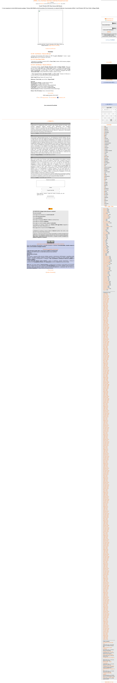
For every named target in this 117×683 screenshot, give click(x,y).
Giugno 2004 (105, 321)
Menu (104, 242)
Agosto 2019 (105, 538)
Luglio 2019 (105, 537)
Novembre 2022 (106, 585)
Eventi (104, 234)
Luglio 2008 (105, 379)
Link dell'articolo (53, 97)
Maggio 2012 (105, 434)
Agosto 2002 (105, 294)
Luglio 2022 (105, 580)
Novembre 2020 (106, 556)
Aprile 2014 (105, 462)
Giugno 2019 (105, 536)
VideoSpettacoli (106, 285)
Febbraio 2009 (106, 388)
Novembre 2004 (106, 327)
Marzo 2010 (105, 403)
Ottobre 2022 (105, 584)
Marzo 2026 (105, 633)
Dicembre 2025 (106, 629)
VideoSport (105, 286)
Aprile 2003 (105, 304)
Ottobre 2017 (105, 512)
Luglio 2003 (105, 308)
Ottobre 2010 (105, 412)
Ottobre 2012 (105, 440)
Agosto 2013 (105, 452)
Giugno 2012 (105, 436)
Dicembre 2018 (106, 529)
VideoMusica (105, 279)
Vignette (104, 289)
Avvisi (104, 220)
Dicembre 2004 (106, 328)
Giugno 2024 (105, 608)
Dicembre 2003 (106, 314)
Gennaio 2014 (105, 458)
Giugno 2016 (105, 493)
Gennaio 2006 (105, 343)
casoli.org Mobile (109, 79)
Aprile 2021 (105, 562)
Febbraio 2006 (106, 345)
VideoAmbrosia (106, 258)
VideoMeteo (105, 277)
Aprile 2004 (105, 318)
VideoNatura (105, 280)
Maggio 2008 (105, 377)
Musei (104, 244)
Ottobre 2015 (105, 483)
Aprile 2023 (105, 591)
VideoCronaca (105, 269)
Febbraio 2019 (106, 531)
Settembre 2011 (106, 425)
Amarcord (105, 208)
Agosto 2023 (105, 596)
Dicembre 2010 (106, 414)
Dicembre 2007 (106, 371)
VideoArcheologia (106, 261)
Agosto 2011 (105, 424)
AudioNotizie (55, 0)
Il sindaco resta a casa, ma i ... (108, 651)
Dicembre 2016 (106, 500)
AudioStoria (105, 218)
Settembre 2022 (106, 582)
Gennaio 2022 (105, 573)
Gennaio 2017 (105, 501)
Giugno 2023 (105, 593)
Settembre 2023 (106, 597)
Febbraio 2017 (106, 502)
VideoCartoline (106, 264)
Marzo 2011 (105, 418)
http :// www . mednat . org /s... (109, 677)
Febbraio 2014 (106, 459)
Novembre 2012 (106, 441)
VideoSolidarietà (106, 283)
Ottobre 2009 (105, 397)
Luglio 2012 (105, 437)
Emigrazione (105, 233)
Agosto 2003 (105, 309)
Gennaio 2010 (105, 401)
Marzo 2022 (105, 575)
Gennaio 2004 (105, 315)
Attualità (104, 213)
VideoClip (105, 265)
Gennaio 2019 (105, 530)
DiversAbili (105, 232)
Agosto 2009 (105, 395)
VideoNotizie (49, 0)
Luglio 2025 (105, 623)
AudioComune (106, 214)
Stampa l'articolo (45, 97)
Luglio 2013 (105, 451)
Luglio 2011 (105, 422)
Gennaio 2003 (105, 300)
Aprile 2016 (105, 490)
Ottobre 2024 (105, 612)
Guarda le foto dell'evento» (51, 48)
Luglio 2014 (105, 465)
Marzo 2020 (105, 547)
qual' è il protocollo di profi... (108, 654)
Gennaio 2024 (105, 602)
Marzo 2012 (105, 432)
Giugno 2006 (105, 349)
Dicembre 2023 (106, 600)
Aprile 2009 (105, 390)
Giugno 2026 (105, 636)
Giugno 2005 (105, 335)
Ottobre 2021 (105, 569)
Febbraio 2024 (106, 603)
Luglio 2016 (105, 494)
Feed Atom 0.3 (110, 20)
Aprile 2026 (105, 634)
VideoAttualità (105, 262)
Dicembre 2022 (106, 586)
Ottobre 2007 (105, 369)
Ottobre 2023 (105, 598)
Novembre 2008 (106, 384)
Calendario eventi (106, 222)
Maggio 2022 (105, 578)
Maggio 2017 (105, 506)
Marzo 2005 (105, 332)
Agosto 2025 (105, 624)
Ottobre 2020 (105, 555)
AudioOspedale (106, 216)
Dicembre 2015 (106, 486)
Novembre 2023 (106, 599)
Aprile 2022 (105, 577)
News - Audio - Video (109, 206)
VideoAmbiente (106, 257)
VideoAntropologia (106, 260)
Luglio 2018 (105, 523)
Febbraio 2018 (106, 517)
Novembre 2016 (106, 499)
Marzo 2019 (105, 532)
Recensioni (105, 249)
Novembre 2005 (106, 341)
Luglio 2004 (105, 322)
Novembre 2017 (106, 513)
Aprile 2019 (105, 533)
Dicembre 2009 (106, 400)
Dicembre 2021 (106, 572)
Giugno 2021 (105, 565)
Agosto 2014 (105, 467)
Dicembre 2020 (106, 557)
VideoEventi (105, 271)
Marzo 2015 (105, 475)
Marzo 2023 (105, 590)
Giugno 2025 (105, 622)
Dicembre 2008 (106, 385)
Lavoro (104, 239)
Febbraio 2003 (106, 302)
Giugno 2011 (105, 421)
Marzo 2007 (105, 360)
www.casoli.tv (109, 62)
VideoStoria (105, 287)
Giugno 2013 (105, 450)
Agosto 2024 (105, 610)
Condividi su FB (61, 97)
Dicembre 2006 (106, 357)
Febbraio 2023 (106, 588)
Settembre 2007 (106, 367)
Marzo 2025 (105, 618)
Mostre (104, 243)
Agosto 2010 (105, 409)
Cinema (104, 224)
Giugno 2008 (105, 378)
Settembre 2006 (106, 353)
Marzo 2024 (105, 604)
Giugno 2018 (105, 522)
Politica (104, 248)
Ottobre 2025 (105, 627)
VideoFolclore (105, 274)
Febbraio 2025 (106, 617)
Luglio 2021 (105, 566)
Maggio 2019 (105, 535)
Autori (66, 0)
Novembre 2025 (106, 628)
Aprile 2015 (105, 476)
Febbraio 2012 (106, 431)
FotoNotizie (43, 0)
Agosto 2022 (105, 581)
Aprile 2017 (105, 505)
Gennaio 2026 (105, 630)
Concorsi (104, 228)
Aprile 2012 (105, 433)
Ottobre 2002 (105, 297)
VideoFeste (105, 273)
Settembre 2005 (106, 339)
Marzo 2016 (105, 489)
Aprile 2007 (105, 361)
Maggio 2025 (105, 621)
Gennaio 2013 (105, 444)
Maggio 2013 (105, 449)
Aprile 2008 (105, 376)
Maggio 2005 (105, 334)
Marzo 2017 (105, 504)
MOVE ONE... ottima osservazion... (107, 662)
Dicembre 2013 (106, 457)
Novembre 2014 (106, 470)
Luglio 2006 (105, 351)
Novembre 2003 (106, 312)
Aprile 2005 (105, 333)
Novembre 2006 (106, 355)
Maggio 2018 (105, 520)
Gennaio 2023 (105, 587)
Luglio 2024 (105, 609)
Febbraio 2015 (106, 474)
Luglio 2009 (105, 394)
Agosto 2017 (105, 510)
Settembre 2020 (106, 554)
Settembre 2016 (106, 496)
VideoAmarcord (106, 256)
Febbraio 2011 (106, 416)
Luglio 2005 (105, 336)
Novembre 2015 (106, 485)
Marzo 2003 (105, 303)
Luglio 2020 (105, 551)
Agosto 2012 (105, 438)
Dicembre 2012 (106, 443)
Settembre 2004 (106, 324)
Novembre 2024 (106, 614)
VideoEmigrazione (106, 270)
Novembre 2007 (106, 370)
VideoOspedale (106, 281)
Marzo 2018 (105, 518)
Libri (59, 3)
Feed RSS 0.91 (109, 18)
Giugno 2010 (105, 407)
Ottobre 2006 (105, 354)
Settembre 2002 (106, 296)
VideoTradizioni (106, 288)
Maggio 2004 (105, 320)
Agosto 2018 (105, 524)
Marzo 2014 (105, 461)
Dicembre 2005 (106, 342)
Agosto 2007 (105, 366)
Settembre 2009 (106, 396)
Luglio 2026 (105, 637)
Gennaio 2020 (105, 544)
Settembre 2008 (106, 382)
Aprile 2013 (105, 447)
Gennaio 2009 (105, 387)
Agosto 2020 (105, 553)
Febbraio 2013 (106, 445)
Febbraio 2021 (106, 560)
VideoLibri (105, 276)
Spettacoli (105, 252)
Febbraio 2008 (106, 373)
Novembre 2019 (106, 542)
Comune (104, 225)
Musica (104, 245)
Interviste (105, 238)
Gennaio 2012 (105, 430)
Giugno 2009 (105, 392)
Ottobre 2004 (105, 326)
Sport (104, 254)
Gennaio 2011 (105, 415)
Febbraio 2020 (106, 545)
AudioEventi (105, 215)
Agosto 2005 (105, 338)
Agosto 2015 (105, 481)
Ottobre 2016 (105, 498)
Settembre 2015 (106, 482)
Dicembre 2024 (106, 615)
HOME (35, 0)
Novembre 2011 (106, 427)
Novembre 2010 (106, 413)
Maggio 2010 (105, 406)
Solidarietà (105, 251)
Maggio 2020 (105, 549)
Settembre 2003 (106, 310)
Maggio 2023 (105, 592)
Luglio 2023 (105, 594)
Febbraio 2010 (106, 402)
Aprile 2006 (105, 347)
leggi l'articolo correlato (54, 45)
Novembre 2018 (106, 528)
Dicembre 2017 (106, 514)
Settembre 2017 (106, 511)
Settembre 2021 (106, 568)
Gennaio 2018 (105, 516)
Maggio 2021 (105, 563)
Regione (104, 250)
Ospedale (105, 246)
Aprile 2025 (105, 620)
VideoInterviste (106, 275)
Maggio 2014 (105, 463)
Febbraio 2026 (106, 631)
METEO (109, 32)
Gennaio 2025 (105, 616)
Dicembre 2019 (106, 543)
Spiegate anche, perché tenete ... (109, 665)
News (39, 0)
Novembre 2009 (106, 398)
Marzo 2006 (105, 346)
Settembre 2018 (106, 525)
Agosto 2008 (105, 381)
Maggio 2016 (105, 492)
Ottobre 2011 (105, 426)
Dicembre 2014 (106, 471)
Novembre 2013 (106, 456)
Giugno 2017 (105, 507)
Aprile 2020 (105, 548)
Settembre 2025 (106, 626)
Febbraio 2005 (106, 330)
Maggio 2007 (105, 363)
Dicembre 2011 (106, 428)
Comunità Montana (106, 226)
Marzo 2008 (105, 375)
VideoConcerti (105, 267)
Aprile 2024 (105, 605)
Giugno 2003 (105, 306)
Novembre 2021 (106, 571)
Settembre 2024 (106, 611)
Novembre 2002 (106, 298)
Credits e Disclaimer (50, 272)
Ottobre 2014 (105, 469)
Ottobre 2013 (105, 455)
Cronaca (104, 231)
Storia (104, 255)
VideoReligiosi (106, 282)
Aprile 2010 (105, 404)
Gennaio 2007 (105, 358)
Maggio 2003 (105, 305)
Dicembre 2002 (106, 299)
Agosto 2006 (105, 352)
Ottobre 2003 (105, 311)
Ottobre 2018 (105, 526)
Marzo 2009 (105, 389)
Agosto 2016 (105, 495)
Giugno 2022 (105, 579)
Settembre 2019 (106, 539)
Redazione (42, 3)
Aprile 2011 (105, 419)
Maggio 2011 (105, 420)
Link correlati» (50, 93)
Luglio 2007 (105, 365)
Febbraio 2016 (106, 488)
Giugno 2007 (105, 364)
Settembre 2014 (106, 468)
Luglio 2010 (105, 408)
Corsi (104, 230)
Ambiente (105, 209)
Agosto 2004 (105, 323)
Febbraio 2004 (106, 316)
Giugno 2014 (105, 464)
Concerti (104, 227)
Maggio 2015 (105, 477)
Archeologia (105, 212)
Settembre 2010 (106, 410)
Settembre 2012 (106, 439)
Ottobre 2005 (105, 340)
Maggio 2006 (105, 348)
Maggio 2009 (105, 391)
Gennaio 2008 (105, 372)
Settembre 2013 (106, 453)
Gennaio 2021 (105, 559)
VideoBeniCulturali (106, 263)
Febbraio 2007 (106, 359)
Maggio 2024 (105, 606)
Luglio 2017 (105, 508)
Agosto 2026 (105, 639)
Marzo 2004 (105, 317)
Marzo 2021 (105, 561)
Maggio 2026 (105, 635)
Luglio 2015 (105, 480)
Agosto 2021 (105, 567)
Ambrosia (105, 211)
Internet (104, 237)
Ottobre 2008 (105, 383)
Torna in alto (50, 270)
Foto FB (104, 236)
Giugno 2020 (105, 550)
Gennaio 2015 (105, 473)
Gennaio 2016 (105, 487)
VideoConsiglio (106, 268)
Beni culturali (105, 221)
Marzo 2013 (105, 446)
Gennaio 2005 (105, 329)
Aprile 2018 (105, 519)
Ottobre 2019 (105, 541)
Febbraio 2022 (106, 574)
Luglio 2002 (105, 293)
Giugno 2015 (105, 479)
